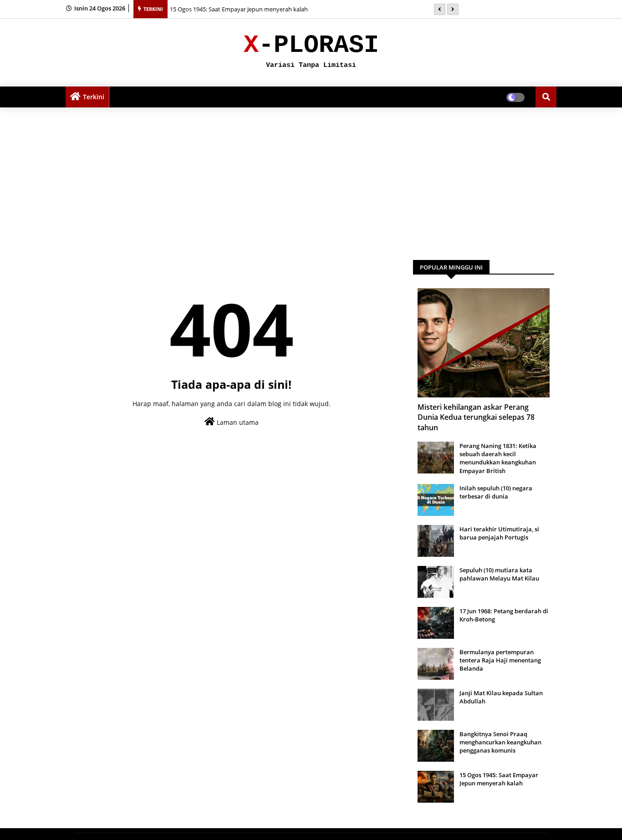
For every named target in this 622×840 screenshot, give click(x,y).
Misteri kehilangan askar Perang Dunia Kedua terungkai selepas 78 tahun (476, 417)
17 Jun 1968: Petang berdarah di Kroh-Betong (503, 615)
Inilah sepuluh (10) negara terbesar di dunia (495, 492)
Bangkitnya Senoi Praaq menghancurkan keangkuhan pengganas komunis (500, 742)
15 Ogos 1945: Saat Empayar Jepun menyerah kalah (239, 9)
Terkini (93, 96)
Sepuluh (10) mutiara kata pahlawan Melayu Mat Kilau (499, 574)
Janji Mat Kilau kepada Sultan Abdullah (501, 697)
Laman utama (237, 422)
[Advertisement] (311, 180)
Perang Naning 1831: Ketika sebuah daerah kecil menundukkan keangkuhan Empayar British (497, 458)
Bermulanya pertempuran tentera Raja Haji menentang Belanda (500, 660)
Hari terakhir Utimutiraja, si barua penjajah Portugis (499, 533)
